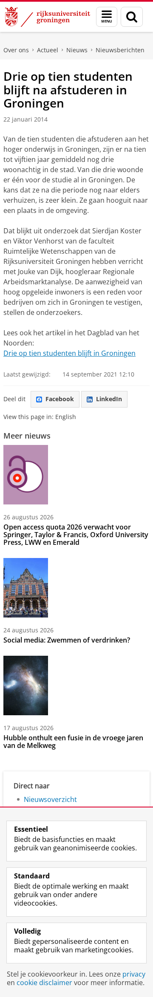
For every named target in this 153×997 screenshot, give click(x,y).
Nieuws (77, 50)
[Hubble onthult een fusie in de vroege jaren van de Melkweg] (25, 685)
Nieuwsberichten (120, 50)
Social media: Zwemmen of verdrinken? (66, 640)
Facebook (59, 399)
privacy (133, 974)
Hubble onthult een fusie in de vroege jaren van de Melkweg (73, 741)
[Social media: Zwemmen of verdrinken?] (25, 587)
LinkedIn (109, 399)
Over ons (16, 50)
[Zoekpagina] (131, 17)
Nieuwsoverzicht (50, 799)
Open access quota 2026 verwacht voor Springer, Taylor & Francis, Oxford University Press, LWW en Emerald (75, 534)
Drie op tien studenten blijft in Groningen (69, 353)
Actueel (47, 50)
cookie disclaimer (44, 982)
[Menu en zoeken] (107, 17)
